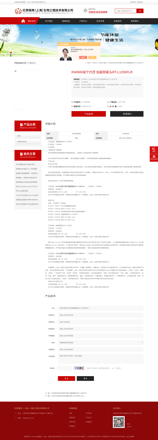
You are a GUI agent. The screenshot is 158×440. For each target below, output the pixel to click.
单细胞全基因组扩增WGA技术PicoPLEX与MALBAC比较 (28, 200)
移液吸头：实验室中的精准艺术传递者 (28, 177)
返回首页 (133, 2)
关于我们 (49, 21)
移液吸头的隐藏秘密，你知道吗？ (27, 173)
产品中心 (83, 21)
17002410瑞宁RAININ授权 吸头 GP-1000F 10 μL (67, 396)
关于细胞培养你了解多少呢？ (25, 164)
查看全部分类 (21, 141)
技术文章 (100, 21)
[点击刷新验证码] (79, 368)
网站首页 (32, 21)
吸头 (105, 63)
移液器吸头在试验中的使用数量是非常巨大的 (28, 182)
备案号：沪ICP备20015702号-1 (91, 436)
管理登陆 (105, 436)
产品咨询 (88, 114)
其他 (100, 63)
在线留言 (118, 21)
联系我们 (140, 2)
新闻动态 (66, 21)
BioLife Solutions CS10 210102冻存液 (28, 186)
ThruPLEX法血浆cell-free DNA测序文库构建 (28, 195)
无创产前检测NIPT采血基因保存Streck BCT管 (28, 204)
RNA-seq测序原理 (22, 191)
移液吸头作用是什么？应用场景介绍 (28, 169)
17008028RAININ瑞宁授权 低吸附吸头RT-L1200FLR (69, 393)
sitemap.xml (114, 436)
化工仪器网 (130, 436)
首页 (89, 63)
